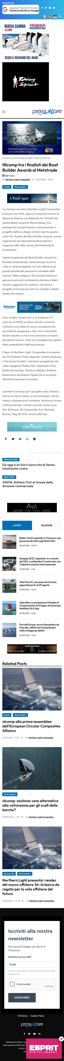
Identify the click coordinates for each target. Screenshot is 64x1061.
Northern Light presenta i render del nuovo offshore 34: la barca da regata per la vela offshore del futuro (30, 887)
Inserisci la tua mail (19, 957)
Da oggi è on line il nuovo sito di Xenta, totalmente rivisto (28, 466)
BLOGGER (46, 525)
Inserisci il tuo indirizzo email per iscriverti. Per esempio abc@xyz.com (31, 972)
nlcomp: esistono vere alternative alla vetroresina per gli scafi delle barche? (30, 805)
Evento (7, 715)
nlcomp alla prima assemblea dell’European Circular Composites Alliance (31, 726)
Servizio (10, 175)
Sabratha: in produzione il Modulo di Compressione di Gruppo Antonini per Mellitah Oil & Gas (40, 605)
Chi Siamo (23, 1015)
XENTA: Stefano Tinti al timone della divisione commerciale (27, 484)
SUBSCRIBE (22, 997)
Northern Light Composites (18, 179)
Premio (7, 187)
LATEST (17, 525)
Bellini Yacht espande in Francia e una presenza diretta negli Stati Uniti (40, 539)
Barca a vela (9, 873)
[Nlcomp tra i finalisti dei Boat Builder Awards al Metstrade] (20, 439)
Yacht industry (20, 187)
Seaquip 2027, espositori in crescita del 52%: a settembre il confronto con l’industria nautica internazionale (40, 561)
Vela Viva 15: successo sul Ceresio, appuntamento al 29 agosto (38, 583)
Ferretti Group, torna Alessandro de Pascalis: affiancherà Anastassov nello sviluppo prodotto (39, 627)
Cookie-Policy (37, 1015)
